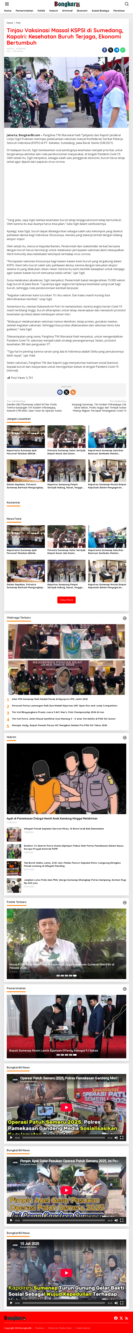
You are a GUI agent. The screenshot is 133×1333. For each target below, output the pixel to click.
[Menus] (7, 4)
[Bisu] (116, 1137)
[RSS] (73, 392)
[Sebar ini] (104, 50)
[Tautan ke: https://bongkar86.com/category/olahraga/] (125, 618)
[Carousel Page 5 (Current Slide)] (75, 975)
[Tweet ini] (110, 50)
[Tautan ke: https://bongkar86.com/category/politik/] (125, 903)
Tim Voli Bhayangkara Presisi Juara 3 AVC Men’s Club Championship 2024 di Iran (58, 712)
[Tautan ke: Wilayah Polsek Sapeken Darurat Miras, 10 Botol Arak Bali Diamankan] (14, 834)
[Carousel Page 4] (70, 975)
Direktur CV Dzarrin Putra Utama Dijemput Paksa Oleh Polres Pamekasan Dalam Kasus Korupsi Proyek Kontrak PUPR (73, 847)
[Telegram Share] (116, 50)
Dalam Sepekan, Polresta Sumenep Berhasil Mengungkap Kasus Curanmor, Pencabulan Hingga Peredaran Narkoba (25, 486)
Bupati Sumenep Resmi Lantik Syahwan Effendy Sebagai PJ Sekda (53, 1050)
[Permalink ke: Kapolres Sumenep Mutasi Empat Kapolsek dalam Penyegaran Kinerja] (107, 470)
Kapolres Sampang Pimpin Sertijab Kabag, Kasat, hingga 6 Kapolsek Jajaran (66, 486)
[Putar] (11, 1137)
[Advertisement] (66, 191)
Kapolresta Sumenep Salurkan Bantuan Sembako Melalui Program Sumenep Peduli (105, 452)
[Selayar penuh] (121, 1137)
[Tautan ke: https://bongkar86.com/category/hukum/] (125, 738)
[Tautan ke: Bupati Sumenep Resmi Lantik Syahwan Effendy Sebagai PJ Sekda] (66, 1026)
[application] (66, 1107)
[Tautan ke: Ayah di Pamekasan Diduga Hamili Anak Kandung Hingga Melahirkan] (66, 779)
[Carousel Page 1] (58, 975)
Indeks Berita (83, 1328)
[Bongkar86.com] (67, 3)
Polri (9, 51)
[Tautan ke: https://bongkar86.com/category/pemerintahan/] (125, 989)
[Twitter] (66, 392)
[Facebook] (60, 392)
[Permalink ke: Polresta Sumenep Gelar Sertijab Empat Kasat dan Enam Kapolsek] (66, 436)
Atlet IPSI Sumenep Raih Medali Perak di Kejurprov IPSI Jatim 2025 (50, 699)
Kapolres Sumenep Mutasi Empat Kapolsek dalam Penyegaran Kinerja (107, 486)
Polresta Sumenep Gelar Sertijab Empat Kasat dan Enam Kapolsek (66, 452)
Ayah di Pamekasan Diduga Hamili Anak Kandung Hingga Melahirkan (52, 818)
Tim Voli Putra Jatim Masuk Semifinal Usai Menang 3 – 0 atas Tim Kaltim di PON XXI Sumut (64, 718)
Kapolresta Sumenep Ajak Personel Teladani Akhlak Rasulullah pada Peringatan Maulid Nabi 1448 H (23, 452)
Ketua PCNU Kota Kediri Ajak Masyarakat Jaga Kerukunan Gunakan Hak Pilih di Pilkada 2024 (61, 966)
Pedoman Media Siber (60, 1328)
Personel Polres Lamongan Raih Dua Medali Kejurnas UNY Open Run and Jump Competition (64, 705)
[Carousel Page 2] (62, 975)
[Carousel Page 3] (66, 975)
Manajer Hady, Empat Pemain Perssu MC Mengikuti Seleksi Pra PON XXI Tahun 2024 (59, 725)
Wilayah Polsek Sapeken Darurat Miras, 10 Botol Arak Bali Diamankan (64, 828)
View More (66, 600)
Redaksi (39, 1328)
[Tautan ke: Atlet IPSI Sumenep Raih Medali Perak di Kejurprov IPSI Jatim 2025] (66, 659)
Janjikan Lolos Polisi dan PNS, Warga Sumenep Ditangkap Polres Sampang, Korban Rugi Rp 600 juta (75, 881)
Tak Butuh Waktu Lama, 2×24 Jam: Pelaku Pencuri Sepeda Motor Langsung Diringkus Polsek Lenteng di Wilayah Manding (72, 864)
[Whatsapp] (122, 50)
